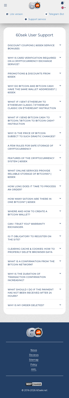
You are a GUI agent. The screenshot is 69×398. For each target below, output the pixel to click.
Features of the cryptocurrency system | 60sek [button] (31, 160)
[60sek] (34, 5)
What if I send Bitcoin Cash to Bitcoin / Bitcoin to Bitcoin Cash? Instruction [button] (31, 120)
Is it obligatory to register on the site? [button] (29, 238)
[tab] (34, 47)
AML (33, 369)
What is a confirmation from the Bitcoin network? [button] (31, 263)
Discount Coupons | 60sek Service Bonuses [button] (31, 47)
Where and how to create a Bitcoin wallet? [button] (27, 213)
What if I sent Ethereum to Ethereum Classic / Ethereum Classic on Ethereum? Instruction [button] (32, 105)
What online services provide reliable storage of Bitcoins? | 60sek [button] (29, 173)
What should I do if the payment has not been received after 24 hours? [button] (31, 292)
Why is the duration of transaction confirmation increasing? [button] (27, 277)
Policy (33, 364)
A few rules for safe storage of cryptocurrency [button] (30, 147)
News (33, 350)
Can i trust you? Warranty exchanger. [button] (26, 225)
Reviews (34, 354)
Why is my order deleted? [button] (26, 305)
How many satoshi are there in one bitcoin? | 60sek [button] (30, 200)
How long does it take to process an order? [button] (32, 188)
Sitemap (34, 359)
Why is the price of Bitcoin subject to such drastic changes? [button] (31, 135)
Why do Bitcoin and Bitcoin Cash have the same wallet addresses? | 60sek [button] (32, 89)
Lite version (16, 14)
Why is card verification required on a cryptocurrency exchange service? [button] (32, 61)
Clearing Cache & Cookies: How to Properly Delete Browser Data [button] (31, 250)
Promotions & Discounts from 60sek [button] (29, 75)
